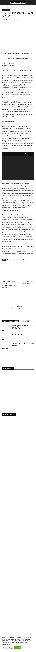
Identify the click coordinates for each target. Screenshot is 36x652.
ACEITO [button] (17, 647)
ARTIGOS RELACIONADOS (10, 321)
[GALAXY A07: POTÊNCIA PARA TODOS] (6, 346)
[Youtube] (20, 312)
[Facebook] (4, 24)
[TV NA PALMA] (6, 337)
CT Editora (6, 19)
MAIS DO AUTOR (25, 321)
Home (3, 7)
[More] (21, 24)
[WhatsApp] (16, 24)
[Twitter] (8, 24)
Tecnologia (10, 7)
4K (7, 259)
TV (9, 10)
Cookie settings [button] (8, 648)
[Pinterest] (12, 24)
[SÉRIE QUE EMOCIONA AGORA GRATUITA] (6, 328)
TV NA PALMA (17, 335)
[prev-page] (3, 353)
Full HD (12, 259)
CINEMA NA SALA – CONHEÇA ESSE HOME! (27, 282)
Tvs (24, 259)
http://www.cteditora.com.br (18, 308)
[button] (3, 2)
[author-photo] (18, 303)
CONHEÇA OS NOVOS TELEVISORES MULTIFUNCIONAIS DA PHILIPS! (9, 284)
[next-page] (6, 353)
